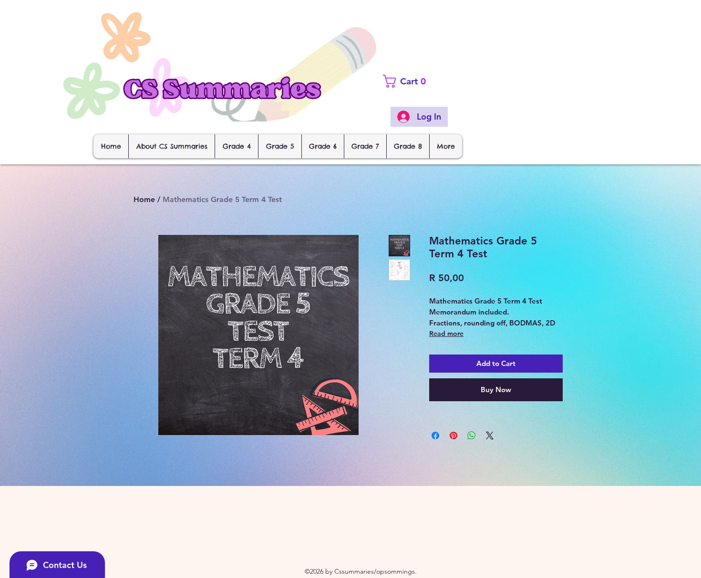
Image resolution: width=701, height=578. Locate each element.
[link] (422, 81)
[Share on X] (489, 435)
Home (144, 199)
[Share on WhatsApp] (471, 435)
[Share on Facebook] (435, 435)
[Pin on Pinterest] (453, 435)
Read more (446, 333)
